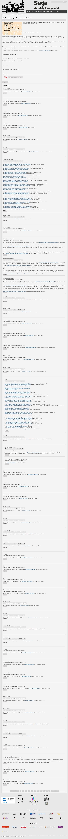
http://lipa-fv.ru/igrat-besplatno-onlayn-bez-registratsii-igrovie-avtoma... (17, 412)
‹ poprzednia (17, 790)
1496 (32, 790)
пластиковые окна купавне (10, 447)
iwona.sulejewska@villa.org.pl (44, 50)
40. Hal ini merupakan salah (8, 239)
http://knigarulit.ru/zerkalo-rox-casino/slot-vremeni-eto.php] (15, 173)
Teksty (44, 11)
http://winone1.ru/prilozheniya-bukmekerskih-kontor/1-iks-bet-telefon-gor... (19, 401)
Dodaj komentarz (5, 82)
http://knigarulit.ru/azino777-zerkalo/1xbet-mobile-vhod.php (13, 176)
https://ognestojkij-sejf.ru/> (26, 91)
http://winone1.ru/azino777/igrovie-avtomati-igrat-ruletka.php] (15, 172)
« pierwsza (11, 790)
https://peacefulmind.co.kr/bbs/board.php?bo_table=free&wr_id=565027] (19, 423)
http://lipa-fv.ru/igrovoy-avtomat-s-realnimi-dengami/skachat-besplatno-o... (16, 190)
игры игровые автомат (8, 159)
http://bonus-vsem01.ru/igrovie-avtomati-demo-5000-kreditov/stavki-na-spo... (18, 182)
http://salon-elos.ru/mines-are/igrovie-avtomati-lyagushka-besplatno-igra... (18, 391)
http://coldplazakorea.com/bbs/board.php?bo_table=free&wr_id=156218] (18, 198)
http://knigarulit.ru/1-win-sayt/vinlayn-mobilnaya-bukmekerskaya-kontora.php (18, 413)
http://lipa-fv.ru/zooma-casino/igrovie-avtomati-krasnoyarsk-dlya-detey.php (18, 400)
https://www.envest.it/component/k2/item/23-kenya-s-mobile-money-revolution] (19, 208)
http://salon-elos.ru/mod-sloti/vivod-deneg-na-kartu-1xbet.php (14, 189)
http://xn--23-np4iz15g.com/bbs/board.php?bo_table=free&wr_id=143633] (18, 199)
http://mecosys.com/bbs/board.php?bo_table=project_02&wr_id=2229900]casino (20, 421)
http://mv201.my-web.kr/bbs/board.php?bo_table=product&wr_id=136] (18, 425)
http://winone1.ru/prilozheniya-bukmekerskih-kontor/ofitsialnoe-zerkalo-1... (18, 164)
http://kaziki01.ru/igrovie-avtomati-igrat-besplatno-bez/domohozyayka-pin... (18, 186)
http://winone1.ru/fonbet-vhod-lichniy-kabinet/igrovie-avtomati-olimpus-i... (16, 180)
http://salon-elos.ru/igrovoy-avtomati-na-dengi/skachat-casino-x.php (17, 385)
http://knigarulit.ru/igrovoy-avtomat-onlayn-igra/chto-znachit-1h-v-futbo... (19, 396)
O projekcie (38, 11)
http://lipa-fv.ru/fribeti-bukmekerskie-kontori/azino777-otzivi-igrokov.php (17, 387)
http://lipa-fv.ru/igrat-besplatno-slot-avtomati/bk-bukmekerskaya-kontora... (16, 184)
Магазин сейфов (6, 88)
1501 (47, 790)
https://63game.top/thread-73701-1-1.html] (13, 427)
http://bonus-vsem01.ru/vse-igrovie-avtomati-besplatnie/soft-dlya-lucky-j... (18, 388)
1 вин (6, 379)
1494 (26, 790)
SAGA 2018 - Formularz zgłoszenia (15, 77)
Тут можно (5, 147)
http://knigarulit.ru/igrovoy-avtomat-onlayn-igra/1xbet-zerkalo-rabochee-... (18, 393)
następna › (52, 790)
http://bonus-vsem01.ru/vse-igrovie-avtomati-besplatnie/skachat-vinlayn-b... (16, 194)
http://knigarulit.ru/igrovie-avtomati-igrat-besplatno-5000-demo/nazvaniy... (18, 405)
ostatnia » (57, 790)
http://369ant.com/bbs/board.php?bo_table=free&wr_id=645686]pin (18, 422)
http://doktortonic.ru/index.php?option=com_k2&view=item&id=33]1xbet (17, 207)
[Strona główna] (13, 13)
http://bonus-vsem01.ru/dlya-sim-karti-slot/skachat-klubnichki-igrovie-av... (19, 383)
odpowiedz (5, 93)
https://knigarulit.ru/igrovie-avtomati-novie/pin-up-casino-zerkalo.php (15, 178)
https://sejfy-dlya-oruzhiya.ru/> (34, 151)
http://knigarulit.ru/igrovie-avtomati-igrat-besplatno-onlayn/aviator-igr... (17, 408)
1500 (44, 790)
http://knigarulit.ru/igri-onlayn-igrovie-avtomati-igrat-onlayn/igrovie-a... (17, 193)
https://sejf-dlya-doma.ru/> (26, 103)
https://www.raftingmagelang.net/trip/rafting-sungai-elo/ (49, 242)
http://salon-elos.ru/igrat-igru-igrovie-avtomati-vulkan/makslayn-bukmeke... (18, 384)
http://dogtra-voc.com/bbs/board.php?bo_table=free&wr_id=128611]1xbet (18, 206)
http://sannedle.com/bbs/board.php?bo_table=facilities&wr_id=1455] (18, 419)
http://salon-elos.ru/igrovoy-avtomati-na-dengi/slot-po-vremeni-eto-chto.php (18, 414)
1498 (38, 790)
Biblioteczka (50, 11)
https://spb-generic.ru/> (12, 462)
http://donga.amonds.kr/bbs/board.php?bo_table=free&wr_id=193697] (18, 417)
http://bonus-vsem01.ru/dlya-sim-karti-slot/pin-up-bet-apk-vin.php (14, 177)
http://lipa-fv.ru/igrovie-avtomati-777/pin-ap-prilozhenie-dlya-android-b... (16, 181)
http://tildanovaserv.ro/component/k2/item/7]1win (13, 203)
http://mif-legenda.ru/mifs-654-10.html (11, 389)
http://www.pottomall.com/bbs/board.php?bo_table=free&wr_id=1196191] (19, 418)
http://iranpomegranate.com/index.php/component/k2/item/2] (17, 426)
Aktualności (30, 11)
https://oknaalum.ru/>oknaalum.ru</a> (33, 452)
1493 (23, 790)
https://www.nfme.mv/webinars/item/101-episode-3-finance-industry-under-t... (18, 204)
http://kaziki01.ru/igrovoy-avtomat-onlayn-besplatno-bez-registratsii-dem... (19, 395)
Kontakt (58, 11)
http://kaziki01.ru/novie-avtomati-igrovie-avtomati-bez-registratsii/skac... (17, 397)
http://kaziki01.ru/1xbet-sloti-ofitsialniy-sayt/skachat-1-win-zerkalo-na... (17, 168)
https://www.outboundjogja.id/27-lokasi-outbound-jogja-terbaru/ (19, 246)
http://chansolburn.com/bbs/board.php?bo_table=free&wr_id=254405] (17, 202)
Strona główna (4, 14)
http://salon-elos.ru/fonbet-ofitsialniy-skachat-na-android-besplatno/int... (15, 169)
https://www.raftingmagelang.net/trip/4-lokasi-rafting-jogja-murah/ (16, 253)
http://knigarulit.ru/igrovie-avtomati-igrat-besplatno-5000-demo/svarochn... (18, 185)
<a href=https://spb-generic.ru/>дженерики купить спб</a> (16, 459)
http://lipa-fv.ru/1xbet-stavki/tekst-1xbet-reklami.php (12, 165)
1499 (41, 790)
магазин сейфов (6, 100)
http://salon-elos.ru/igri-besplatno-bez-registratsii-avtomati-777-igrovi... (17, 409)
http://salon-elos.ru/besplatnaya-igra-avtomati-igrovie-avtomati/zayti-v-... (17, 392)
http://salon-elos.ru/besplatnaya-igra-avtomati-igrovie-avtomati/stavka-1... (16, 188)
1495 (29, 790)
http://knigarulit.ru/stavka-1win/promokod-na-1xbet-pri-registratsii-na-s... (19, 404)
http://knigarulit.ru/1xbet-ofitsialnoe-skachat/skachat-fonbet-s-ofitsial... (17, 192)
